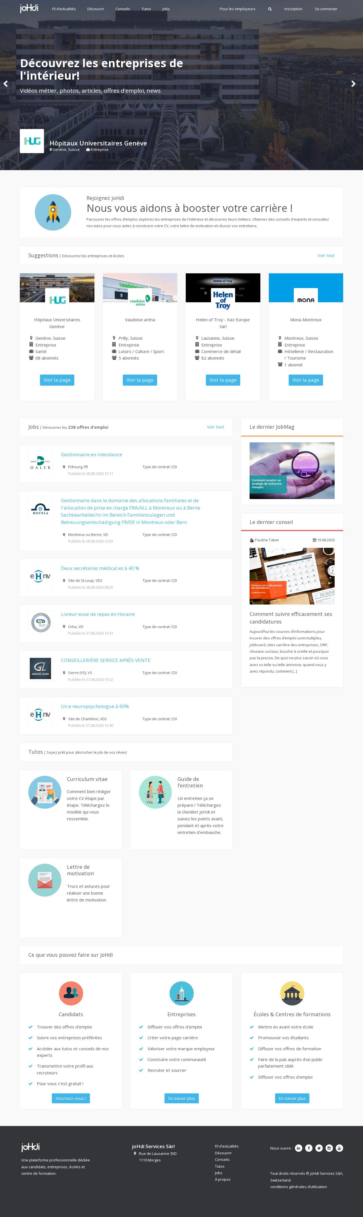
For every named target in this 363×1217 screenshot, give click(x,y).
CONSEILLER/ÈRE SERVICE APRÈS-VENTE (106, 660)
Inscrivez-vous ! (71, 1098)
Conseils (122, 8)
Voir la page (57, 380)
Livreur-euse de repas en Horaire (98, 614)
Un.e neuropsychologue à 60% (95, 706)
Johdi (29, 8)
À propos (223, 1179)
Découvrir (95, 8)
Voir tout (326, 255)
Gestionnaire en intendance (91, 454)
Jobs (166, 8)
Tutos (146, 8)
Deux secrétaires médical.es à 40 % (100, 568)
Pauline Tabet (266, 539)
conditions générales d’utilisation (298, 1186)
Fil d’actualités (64, 8)
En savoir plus (181, 1098)
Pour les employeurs (238, 8)
